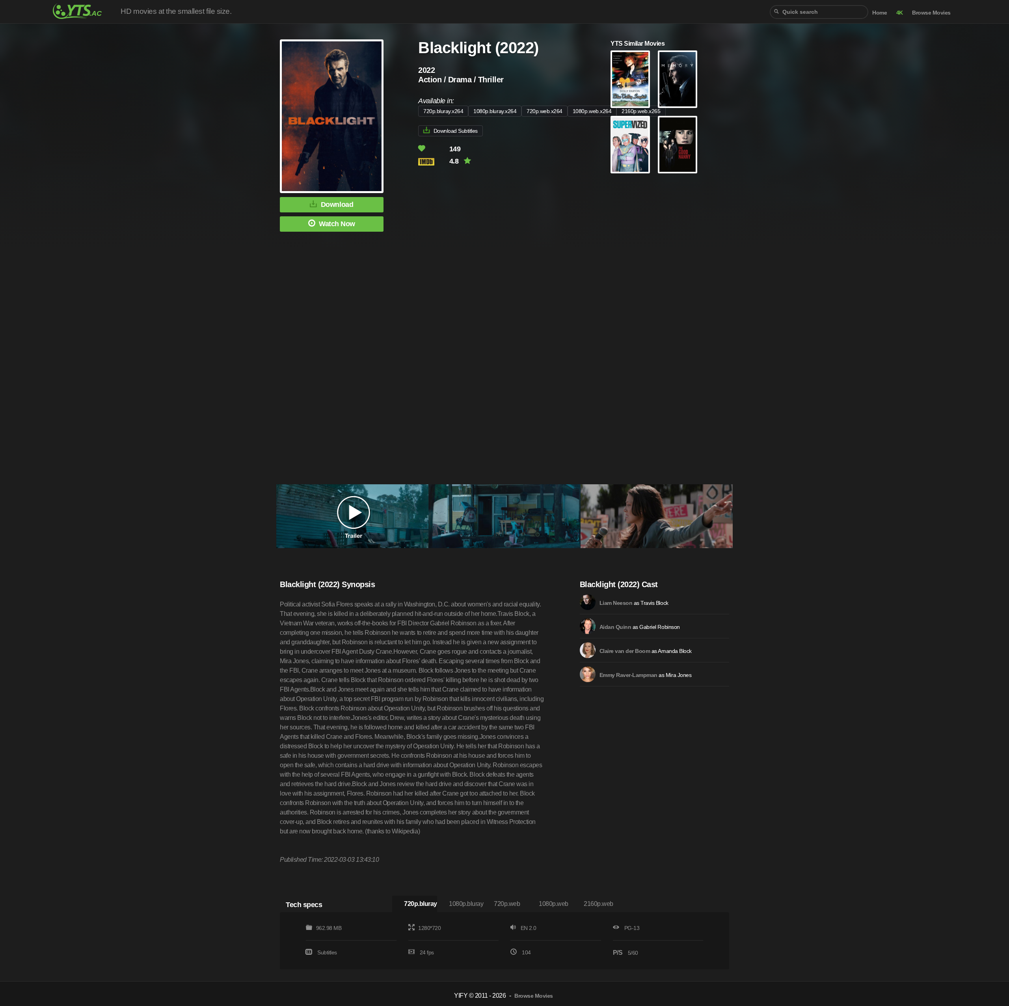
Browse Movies (931, 13)
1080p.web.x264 (592, 111)
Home (879, 13)
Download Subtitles (456, 131)
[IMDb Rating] (433, 161)
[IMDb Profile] (588, 602)
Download (337, 204)
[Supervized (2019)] (630, 144)
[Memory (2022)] (677, 79)
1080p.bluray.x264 (494, 111)
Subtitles (327, 952)
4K (899, 13)
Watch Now (337, 224)
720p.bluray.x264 (443, 111)
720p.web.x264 (544, 111)
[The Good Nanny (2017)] (677, 144)
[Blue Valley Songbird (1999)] (630, 79)
